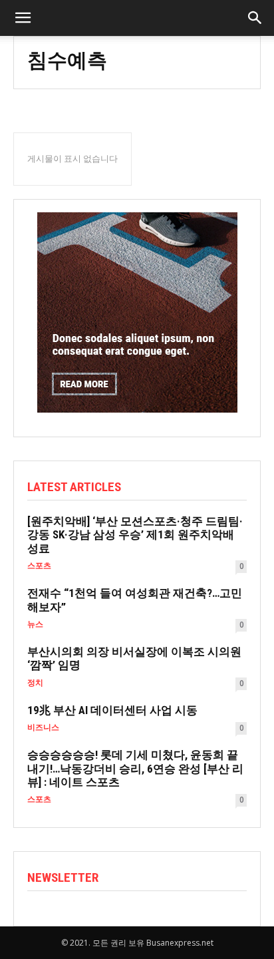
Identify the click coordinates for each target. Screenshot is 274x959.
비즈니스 (43, 727)
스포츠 (39, 566)
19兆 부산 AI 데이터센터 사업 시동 (112, 710)
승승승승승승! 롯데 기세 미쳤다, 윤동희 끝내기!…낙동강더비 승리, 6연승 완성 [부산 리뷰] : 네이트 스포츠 (135, 768)
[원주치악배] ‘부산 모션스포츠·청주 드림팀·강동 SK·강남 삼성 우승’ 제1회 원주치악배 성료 (135, 534)
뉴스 (35, 624)
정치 (35, 683)
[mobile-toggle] (22, 18)
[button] (255, 18)
